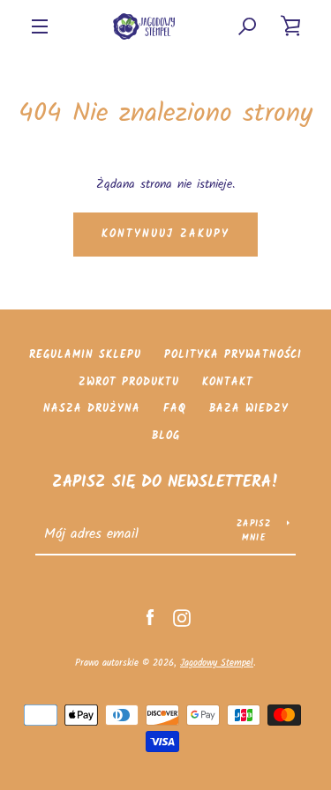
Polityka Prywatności (233, 355)
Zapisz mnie (254, 531)
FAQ (174, 408)
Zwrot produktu (129, 382)
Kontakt (227, 382)
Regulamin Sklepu (85, 355)
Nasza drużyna (91, 408)
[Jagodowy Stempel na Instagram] (182, 618)
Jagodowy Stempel (216, 663)
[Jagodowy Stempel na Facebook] (150, 618)
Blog (166, 436)
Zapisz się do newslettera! (165, 483)
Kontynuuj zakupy (165, 234)
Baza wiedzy (249, 408)
